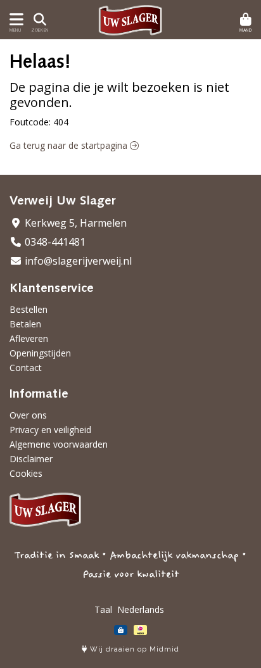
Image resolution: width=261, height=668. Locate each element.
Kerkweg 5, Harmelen (74, 223)
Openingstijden (40, 353)
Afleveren (29, 338)
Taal (103, 609)
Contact (26, 368)
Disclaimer (31, 459)
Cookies (26, 473)
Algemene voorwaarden (59, 444)
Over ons (28, 415)
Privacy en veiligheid (50, 430)
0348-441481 (54, 242)
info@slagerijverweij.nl (77, 261)
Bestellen (29, 309)
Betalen (25, 324)
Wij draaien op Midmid (133, 649)
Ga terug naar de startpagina (70, 145)
